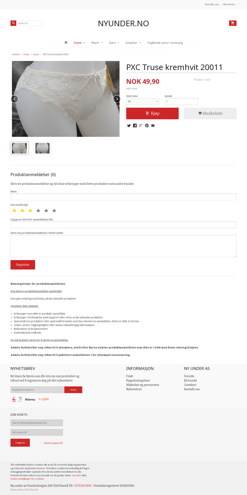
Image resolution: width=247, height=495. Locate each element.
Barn (112, 43)
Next (120, 98)
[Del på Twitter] (129, 125)
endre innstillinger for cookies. (27, 478)
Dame (78, 43)
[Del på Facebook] (135, 125)
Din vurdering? (19, 205)
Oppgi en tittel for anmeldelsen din (31, 219)
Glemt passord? (53, 443)
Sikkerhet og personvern (142, 385)
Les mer (77, 475)
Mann (95, 43)
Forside (16, 54)
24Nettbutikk (31, 489)
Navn (13, 191)
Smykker (131, 43)
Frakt (129, 376)
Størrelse (132, 96)
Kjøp (155, 113)
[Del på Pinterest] (147, 125)
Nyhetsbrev (134, 389)
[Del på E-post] (153, 125)
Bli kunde (190, 380)
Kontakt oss (192, 389)
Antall (168, 96)
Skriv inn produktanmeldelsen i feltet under (36, 233)
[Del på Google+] (141, 125)
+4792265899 (82, 485)
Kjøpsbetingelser (138, 380)
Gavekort (190, 385)
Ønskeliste (212, 113)
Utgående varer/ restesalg (165, 43)
